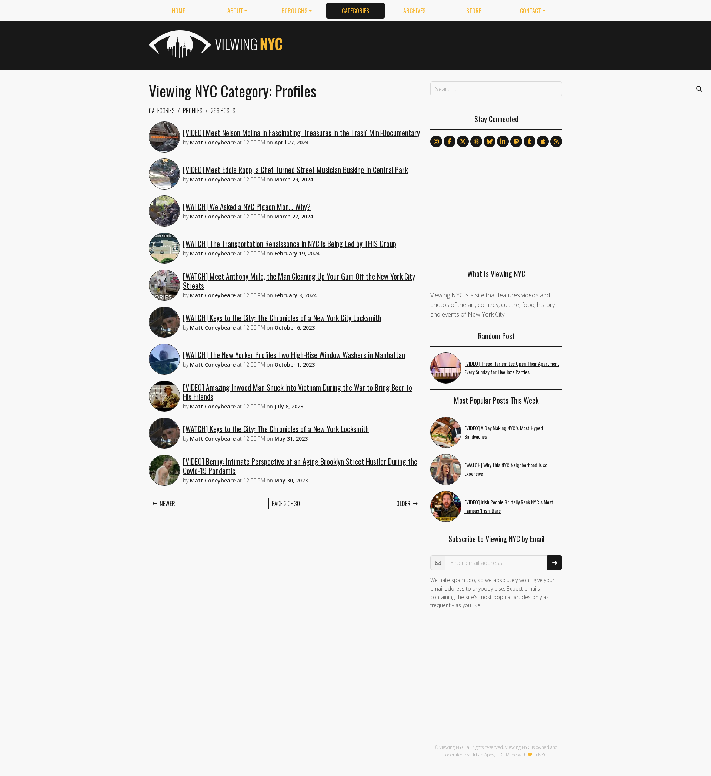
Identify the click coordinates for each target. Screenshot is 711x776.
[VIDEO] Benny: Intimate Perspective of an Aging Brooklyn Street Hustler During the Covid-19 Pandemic (300, 466)
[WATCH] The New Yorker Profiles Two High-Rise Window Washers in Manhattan (294, 354)
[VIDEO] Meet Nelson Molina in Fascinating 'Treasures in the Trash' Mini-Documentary (301, 132)
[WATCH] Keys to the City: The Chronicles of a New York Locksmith (276, 428)
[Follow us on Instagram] (436, 141)
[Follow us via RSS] (556, 141)
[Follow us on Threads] (476, 141)
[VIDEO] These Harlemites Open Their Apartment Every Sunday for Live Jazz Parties (511, 367)
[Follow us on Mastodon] (516, 141)
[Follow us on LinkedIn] (503, 141)
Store (473, 10)
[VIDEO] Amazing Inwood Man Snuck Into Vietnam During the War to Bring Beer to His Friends (297, 392)
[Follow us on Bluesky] (489, 141)
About (235, 10)
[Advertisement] (427, 44)
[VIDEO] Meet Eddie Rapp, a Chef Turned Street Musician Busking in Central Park (295, 169)
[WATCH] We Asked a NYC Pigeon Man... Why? (247, 206)
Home (178, 10)
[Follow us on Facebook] (449, 141)
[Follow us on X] (463, 141)
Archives (414, 10)
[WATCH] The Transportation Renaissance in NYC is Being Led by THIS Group (289, 243)
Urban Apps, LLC (487, 755)
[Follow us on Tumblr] (529, 141)
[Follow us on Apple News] (543, 141)
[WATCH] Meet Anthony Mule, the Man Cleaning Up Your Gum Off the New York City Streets (299, 281)
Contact (530, 10)
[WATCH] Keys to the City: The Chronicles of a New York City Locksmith (282, 317)
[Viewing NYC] (215, 44)
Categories (355, 10)
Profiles (193, 110)
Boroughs (294, 10)
